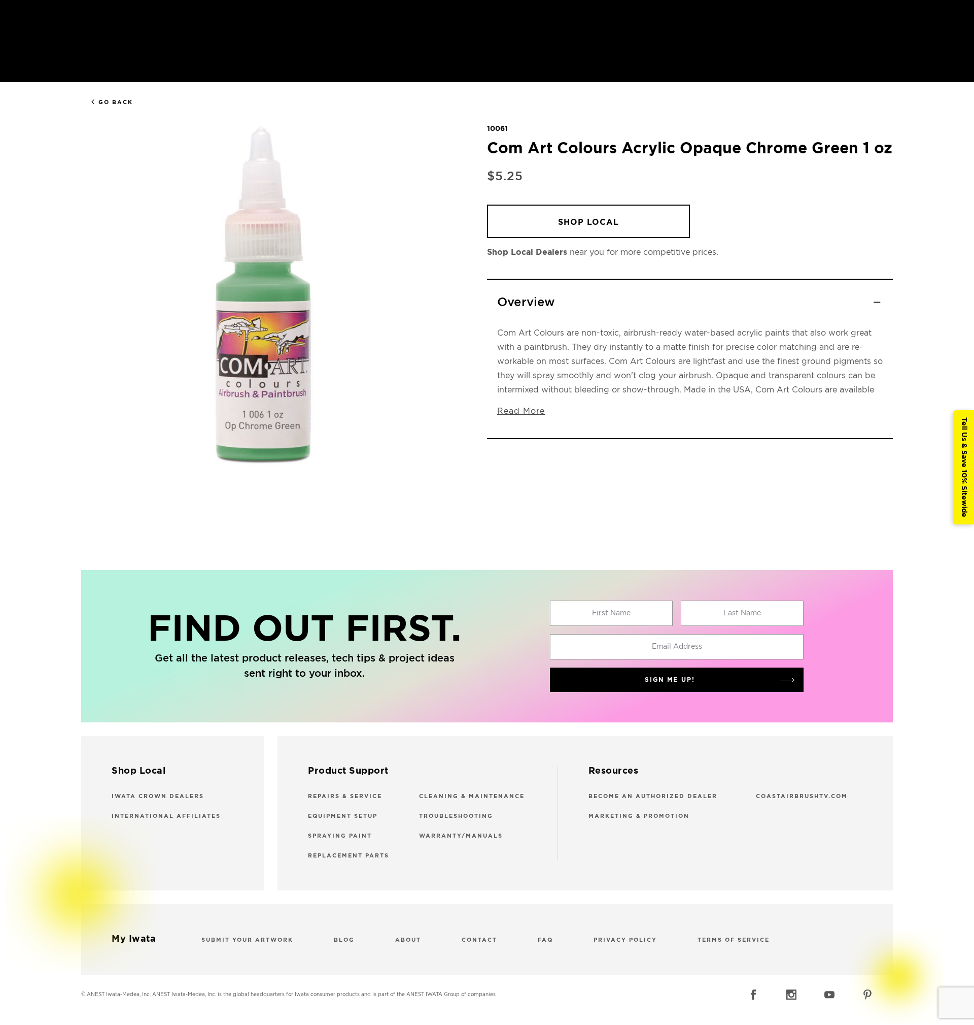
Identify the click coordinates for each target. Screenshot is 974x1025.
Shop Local (588, 222)
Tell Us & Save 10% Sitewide (963, 467)
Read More (521, 411)
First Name (611, 613)
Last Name (742, 613)
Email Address (677, 646)
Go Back (115, 102)
